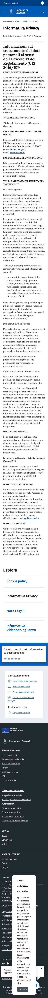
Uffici (4, 776)
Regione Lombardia (11, 3)
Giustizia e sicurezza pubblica (15, 820)
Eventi (4, 863)
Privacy (18, 21)
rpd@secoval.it (17, 152)
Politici (5, 767)
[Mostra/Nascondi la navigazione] (3, 11)
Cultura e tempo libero (12, 812)
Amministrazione (11, 750)
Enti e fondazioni (9, 755)
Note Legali (7, 941)
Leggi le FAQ (7, 911)
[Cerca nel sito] (42, 11)
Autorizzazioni (8, 803)
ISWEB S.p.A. (36, 993)
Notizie (5, 844)
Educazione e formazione (13, 816)
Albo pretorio (7, 945)
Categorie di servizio (13, 790)
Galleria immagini (9, 859)
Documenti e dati (9, 780)
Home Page (7, 21)
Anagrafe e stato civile (12, 795)
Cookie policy (7, 932)
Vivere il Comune (11, 854)
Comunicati (7, 839)
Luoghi (5, 867)
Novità (5, 830)
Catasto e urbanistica (11, 808)
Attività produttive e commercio (16, 799)
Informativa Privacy (10, 936)
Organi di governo (10, 771)
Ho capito (23, 989)
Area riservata (8, 978)
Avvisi (4, 835)
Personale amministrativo (13, 759)
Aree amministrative (11, 763)
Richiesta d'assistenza (11, 924)
